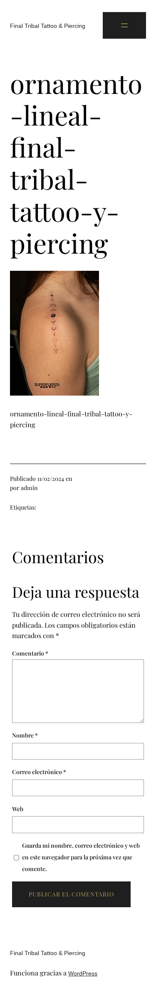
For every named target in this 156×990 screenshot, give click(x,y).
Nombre (25, 735)
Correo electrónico (39, 772)
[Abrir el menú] (124, 25)
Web (17, 809)
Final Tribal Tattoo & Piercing (47, 25)
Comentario (30, 653)
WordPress (82, 973)
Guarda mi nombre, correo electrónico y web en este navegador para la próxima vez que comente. (81, 857)
